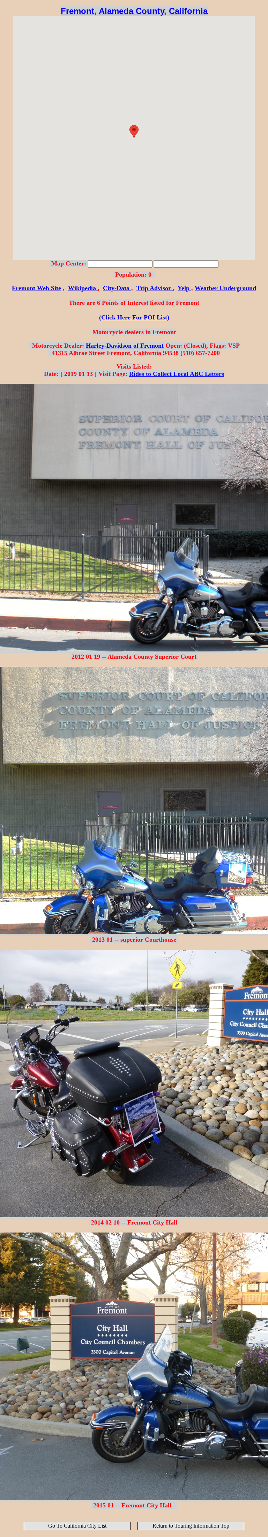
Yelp (184, 288)
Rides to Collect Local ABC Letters (176, 373)
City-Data (117, 288)
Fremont (77, 11)
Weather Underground (225, 288)
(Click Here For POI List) (134, 317)
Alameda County (131, 11)
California (188, 11)
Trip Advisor (154, 288)
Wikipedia (83, 288)
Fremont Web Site (36, 288)
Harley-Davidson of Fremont (125, 345)
